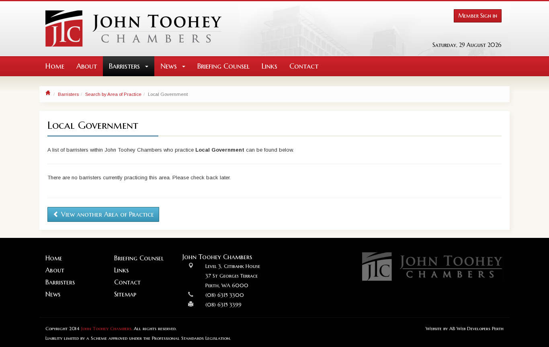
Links (269, 66)
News (169, 66)
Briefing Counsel (223, 66)
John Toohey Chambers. (106, 328)
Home (54, 66)
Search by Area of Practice (113, 94)
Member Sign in (477, 15)
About (86, 66)
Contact (303, 66)
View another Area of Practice (106, 214)
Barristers (125, 66)
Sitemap (125, 294)
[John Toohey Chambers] (133, 28)
